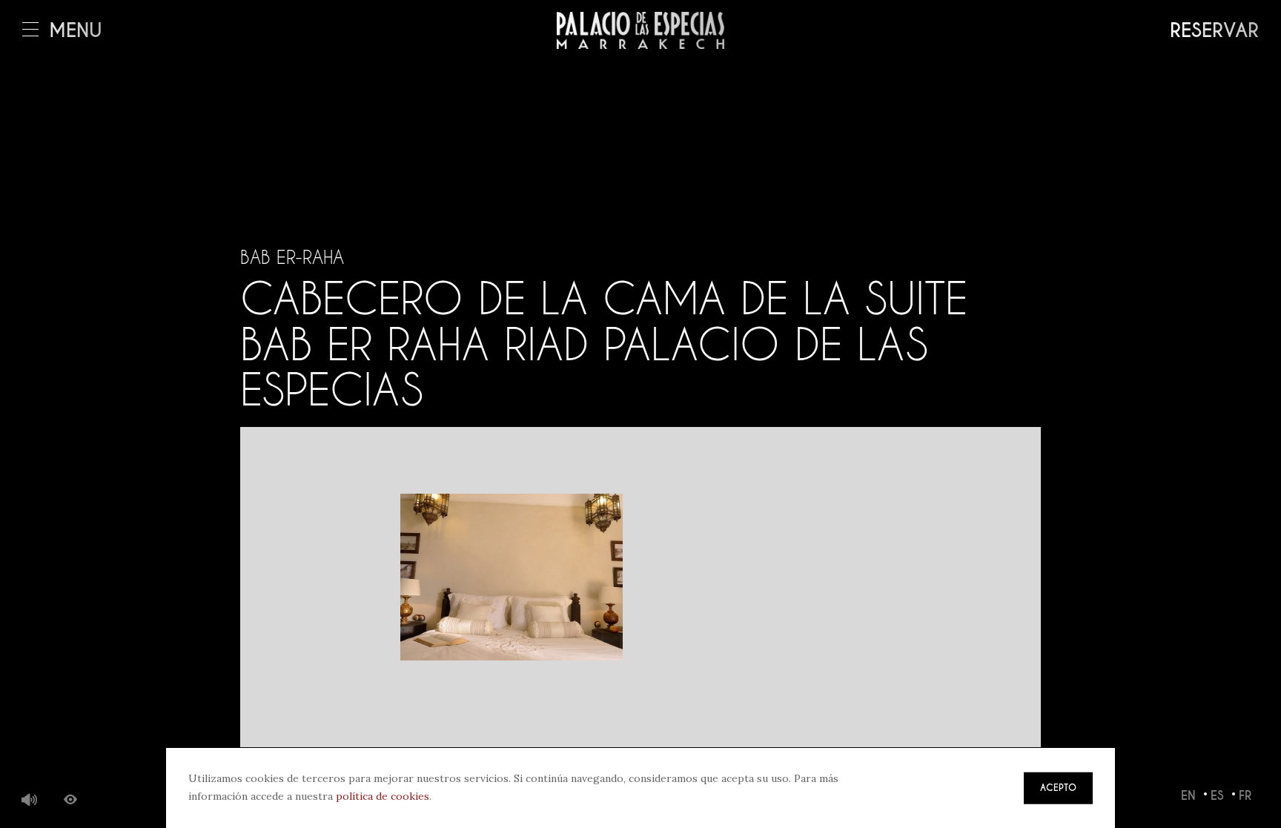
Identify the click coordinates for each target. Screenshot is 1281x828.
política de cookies (382, 796)
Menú (75, 30)
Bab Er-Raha (292, 257)
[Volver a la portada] (640, 30)
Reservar (1214, 30)
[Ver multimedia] (70, 800)
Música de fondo (29, 800)
